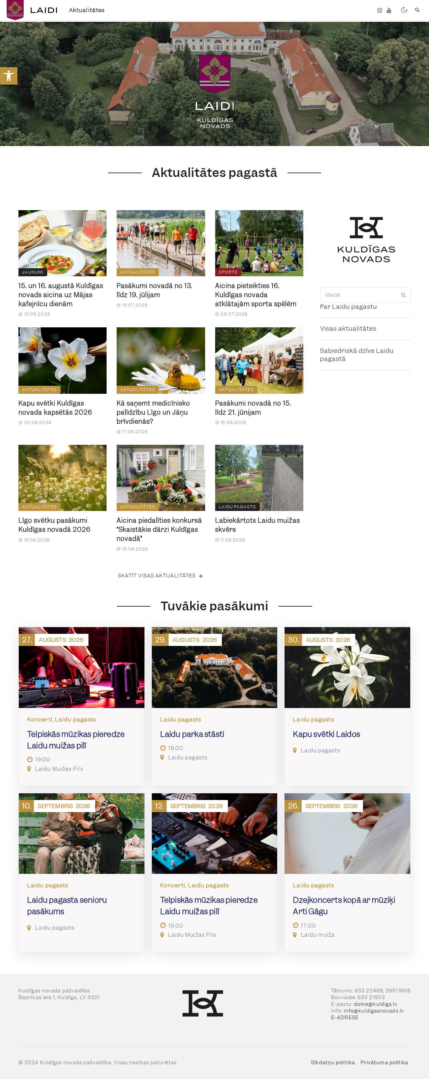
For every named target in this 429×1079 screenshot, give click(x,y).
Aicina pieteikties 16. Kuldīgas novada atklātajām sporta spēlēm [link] (256, 295)
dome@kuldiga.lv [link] (376, 1004)
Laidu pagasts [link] (237, 507)
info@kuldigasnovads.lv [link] (374, 1010)
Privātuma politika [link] (385, 1062)
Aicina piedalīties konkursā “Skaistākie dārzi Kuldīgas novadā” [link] (159, 529)
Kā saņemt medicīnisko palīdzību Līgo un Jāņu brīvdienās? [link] (153, 412)
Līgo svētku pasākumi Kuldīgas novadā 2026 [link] (54, 525)
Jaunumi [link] (33, 272)
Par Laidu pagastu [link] (348, 306)
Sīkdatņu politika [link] (333, 1062)
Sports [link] (228, 272)
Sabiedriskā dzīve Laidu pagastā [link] (357, 354)
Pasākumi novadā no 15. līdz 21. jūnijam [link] (253, 408)
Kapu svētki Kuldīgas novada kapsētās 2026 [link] (55, 408)
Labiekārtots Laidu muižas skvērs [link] (257, 525)
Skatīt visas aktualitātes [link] (157, 575)
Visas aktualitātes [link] (348, 328)
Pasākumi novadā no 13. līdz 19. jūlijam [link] (154, 290)
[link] (8, 76)
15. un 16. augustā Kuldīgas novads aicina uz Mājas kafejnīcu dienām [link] (60, 295)
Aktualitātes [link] (87, 10)
